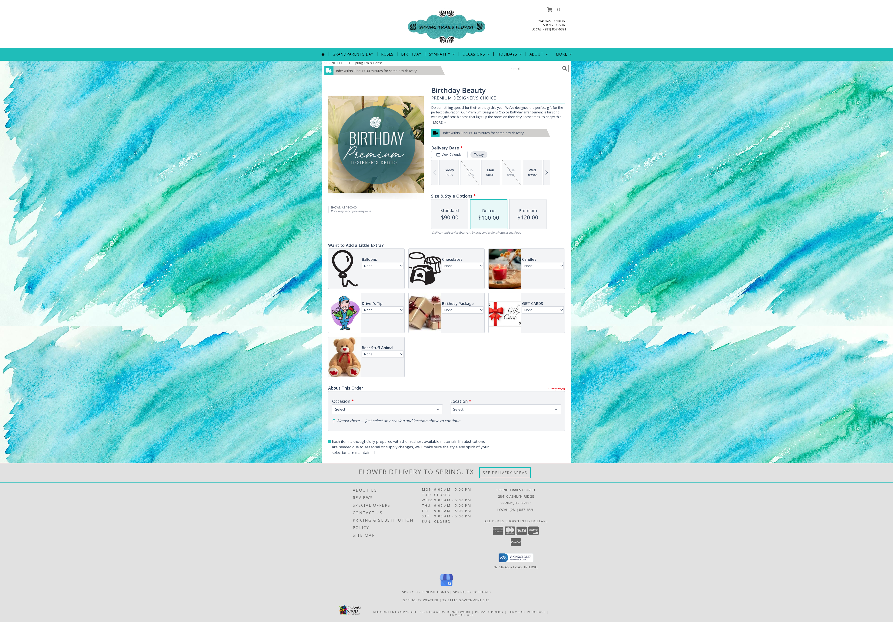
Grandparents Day (353, 54)
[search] (564, 68)
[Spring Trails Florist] (446, 26)
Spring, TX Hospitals (472, 592)
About (536, 54)
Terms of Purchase (527, 612)
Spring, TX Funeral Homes (425, 592)
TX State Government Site (466, 600)
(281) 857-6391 (554, 29)
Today (479, 154)
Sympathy (439, 54)
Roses (387, 54)
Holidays (507, 54)
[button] (553, 9)
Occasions (474, 54)
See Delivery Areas (505, 472)
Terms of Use (461, 615)
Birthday (411, 54)
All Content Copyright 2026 (400, 612)
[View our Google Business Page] (446, 586)
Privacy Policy (489, 612)
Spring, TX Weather (420, 600)
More (561, 54)
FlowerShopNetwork (450, 612)
